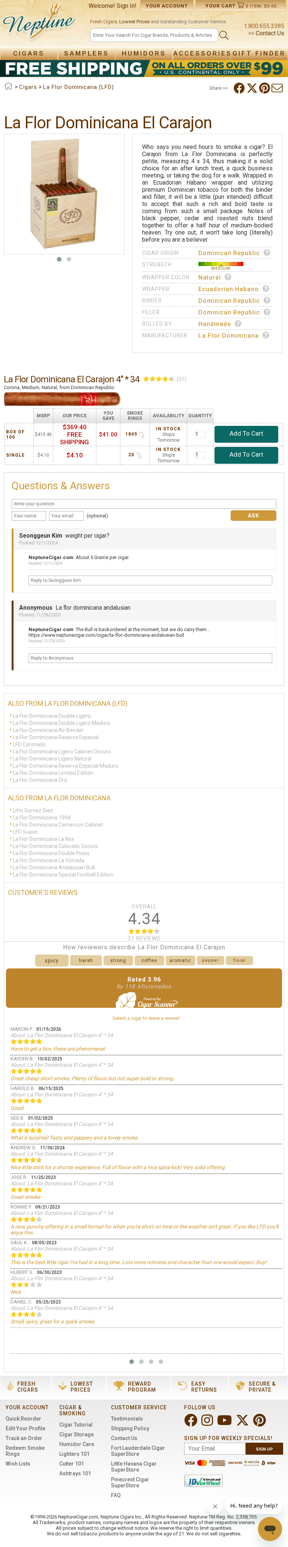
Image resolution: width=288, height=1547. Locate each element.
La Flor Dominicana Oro (40, 780)
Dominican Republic (229, 253)
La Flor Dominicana (228, 335)
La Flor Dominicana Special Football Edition (63, 874)
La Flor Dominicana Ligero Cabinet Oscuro (62, 751)
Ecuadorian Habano (228, 289)
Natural (209, 277)
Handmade (214, 324)
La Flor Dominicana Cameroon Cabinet (58, 824)
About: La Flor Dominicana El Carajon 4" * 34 (61, 1035)
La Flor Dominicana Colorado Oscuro (55, 846)
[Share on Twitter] (252, 88)
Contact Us (269, 33)
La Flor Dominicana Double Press (51, 853)
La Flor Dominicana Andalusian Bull (54, 867)
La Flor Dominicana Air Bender (48, 730)
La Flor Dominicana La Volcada (48, 860)
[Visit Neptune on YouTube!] (225, 1423)
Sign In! (126, 5)
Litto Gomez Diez (33, 810)
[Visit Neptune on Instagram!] (207, 1423)
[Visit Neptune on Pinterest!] (260, 1423)
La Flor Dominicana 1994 (41, 817)
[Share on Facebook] (240, 88)
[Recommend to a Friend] (278, 88)
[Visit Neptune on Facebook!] (191, 1423)
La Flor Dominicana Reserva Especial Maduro (65, 765)
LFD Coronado (29, 744)
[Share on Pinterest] (265, 88)
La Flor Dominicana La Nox (43, 839)
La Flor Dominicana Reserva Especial (56, 737)
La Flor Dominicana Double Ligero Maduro (61, 723)
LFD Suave (25, 831)
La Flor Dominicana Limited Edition (53, 773)
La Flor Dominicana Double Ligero (52, 716)
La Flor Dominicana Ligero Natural (52, 758)
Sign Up (264, 1449)
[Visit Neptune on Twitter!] (243, 1423)
